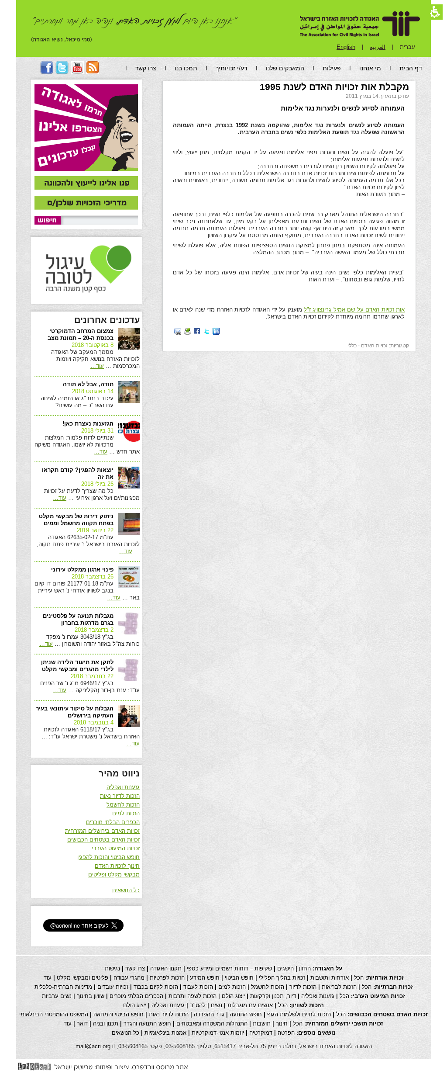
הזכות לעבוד (198, 987)
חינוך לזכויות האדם (117, 866)
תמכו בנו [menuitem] (186, 68)
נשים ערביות (57, 996)
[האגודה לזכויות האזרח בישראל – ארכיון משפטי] (360, 24)
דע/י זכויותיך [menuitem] (232, 68)
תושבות (262, 1023)
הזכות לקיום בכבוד (156, 987)
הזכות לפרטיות (167, 977)
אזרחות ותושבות (329, 977)
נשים (216, 1005)
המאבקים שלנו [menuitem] (285, 68)
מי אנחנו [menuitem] (370, 68)
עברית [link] (407, 47)
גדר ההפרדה (209, 1014)
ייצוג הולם (233, 996)
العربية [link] (377, 47)
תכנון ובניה (105, 1023)
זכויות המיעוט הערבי (116, 848)
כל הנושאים (126, 890)
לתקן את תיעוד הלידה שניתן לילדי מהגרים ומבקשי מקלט (77, 665)
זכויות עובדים (112, 987)
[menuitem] (92, 72)
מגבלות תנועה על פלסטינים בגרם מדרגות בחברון (78, 619)
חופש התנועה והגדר (147, 1023)
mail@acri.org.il (95, 1046)
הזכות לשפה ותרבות (192, 996)
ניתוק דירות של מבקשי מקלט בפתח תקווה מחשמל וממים (76, 520)
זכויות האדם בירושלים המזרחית (102, 831)
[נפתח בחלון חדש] (216, 331)
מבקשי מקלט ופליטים (114, 874)
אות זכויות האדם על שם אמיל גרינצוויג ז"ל (354, 309)
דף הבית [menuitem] (410, 68)
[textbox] (99, 220)
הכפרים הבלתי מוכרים (113, 822)
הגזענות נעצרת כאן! (87, 423)
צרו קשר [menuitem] (145, 68)
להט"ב (198, 1005)
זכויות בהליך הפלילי (282, 977)
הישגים (285, 968)
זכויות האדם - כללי (367, 346)
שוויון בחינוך (90, 996)
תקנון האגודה (166, 968)
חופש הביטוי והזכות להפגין (108, 857)
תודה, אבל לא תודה (88, 384)
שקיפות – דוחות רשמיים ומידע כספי (229, 968)
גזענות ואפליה (123, 787)
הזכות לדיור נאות (120, 796)
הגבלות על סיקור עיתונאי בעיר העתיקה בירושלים (74, 712)
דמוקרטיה (260, 1032)
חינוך (282, 1023)
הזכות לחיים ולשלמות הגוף (299, 1014)
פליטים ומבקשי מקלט (82, 977)
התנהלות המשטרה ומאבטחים (212, 1023)
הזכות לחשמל (123, 804)
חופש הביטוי (239, 977)
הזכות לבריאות (339, 987)
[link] (86, 183)
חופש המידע (205, 977)
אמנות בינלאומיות (165, 1032)
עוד (97, 366)
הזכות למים (126, 813)
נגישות (112, 968)
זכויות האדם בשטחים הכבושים (103, 839)
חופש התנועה (246, 1014)
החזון (305, 968)
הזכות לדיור (302, 987)
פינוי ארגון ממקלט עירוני (82, 569)
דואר (82, 1023)
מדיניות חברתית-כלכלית (63, 987)
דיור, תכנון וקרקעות (273, 996)
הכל (359, 977)
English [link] (346, 47)
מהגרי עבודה (128, 977)
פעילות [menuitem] (332, 68)
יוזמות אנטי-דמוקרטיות (218, 1032)
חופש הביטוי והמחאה (118, 1014)
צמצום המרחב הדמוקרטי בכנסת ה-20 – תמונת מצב (80, 334)
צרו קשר (135, 968)
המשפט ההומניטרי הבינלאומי (53, 1014)
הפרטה (286, 1032)
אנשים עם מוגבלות (250, 1005)
